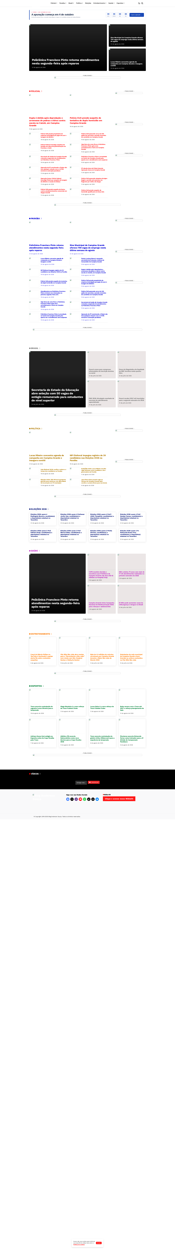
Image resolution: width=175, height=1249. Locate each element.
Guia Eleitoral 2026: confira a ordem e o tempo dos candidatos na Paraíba (53, 470)
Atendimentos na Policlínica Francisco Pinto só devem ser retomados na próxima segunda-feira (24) (53, 293)
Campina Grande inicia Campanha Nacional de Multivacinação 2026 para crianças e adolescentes (101, 604)
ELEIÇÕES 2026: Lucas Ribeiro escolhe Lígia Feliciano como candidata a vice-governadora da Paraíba (93, 470)
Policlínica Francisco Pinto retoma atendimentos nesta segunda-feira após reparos (65, 61)
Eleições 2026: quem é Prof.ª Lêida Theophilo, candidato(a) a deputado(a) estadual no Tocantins (102, 517)
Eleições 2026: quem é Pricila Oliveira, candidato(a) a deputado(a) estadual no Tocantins (101, 533)
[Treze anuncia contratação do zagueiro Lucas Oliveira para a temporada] (42, 696)
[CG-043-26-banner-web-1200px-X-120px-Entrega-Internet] (87, 759)
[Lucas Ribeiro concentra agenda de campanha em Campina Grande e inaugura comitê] (127, 60)
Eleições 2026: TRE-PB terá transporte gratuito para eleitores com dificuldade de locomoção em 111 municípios (53, 481)
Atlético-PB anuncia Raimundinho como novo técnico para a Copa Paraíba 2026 (70, 739)
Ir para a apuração (137, 15)
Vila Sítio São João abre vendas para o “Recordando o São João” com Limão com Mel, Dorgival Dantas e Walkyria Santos (72, 657)
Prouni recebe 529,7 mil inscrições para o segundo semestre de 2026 (131, 399)
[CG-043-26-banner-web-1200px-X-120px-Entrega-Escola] (87, 334)
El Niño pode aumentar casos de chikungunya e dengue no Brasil (131, 604)
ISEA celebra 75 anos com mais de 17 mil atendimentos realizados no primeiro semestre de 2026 (131, 574)
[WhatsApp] (84, 799)
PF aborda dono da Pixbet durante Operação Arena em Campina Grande (93, 169)
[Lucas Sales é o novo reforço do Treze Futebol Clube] (102, 696)
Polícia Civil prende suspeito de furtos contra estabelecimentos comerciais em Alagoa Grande (54, 191)
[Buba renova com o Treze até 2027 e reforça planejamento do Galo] (132, 696)
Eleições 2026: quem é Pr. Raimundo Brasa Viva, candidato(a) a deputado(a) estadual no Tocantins (130, 533)
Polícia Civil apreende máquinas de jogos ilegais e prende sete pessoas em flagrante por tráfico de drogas (94, 180)
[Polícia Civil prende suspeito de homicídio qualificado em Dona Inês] (75, 192)
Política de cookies (79, 1244)
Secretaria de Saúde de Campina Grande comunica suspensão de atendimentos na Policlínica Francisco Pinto (54, 158)
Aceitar (99, 1243)
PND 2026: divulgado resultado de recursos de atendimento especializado (101, 400)
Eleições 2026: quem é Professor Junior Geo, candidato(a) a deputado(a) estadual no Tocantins (72, 517)
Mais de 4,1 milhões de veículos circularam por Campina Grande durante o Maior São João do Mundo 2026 (102, 657)
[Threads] (93, 799)
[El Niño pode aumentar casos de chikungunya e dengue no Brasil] (132, 592)
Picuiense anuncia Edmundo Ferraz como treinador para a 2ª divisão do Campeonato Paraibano (131, 739)
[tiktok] (88, 799)
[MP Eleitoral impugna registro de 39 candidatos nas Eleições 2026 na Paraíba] (34, 272)
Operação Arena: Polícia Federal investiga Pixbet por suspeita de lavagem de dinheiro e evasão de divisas (54, 180)
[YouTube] (80, 799)
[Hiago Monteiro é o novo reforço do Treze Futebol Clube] (72, 696)
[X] (72, 799)
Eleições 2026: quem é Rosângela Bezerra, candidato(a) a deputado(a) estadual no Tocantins (43, 517)
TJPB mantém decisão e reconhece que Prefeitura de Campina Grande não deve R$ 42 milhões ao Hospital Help (101, 574)
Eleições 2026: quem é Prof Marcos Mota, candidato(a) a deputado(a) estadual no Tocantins (71, 533)
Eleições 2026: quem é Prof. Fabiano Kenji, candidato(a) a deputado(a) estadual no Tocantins (41, 533)
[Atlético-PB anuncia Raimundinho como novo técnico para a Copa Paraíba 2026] (72, 726)
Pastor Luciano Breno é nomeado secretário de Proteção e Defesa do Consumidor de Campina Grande (92, 260)
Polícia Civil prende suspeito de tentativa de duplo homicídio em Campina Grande (86, 120)
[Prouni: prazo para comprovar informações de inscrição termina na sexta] (102, 359)
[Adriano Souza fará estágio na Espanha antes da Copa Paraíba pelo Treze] (42, 726)
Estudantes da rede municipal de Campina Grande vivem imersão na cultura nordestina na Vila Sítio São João (131, 657)
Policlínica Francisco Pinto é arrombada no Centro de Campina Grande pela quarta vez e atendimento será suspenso (94, 158)
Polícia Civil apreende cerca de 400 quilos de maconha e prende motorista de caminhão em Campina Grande (93, 135)
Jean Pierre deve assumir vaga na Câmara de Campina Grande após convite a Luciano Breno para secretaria (94, 481)
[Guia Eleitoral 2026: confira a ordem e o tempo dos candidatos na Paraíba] (34, 471)
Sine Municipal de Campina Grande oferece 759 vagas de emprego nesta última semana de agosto (127, 39)
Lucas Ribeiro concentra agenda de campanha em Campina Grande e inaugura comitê (126, 63)
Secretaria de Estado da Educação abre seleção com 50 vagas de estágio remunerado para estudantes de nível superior (57, 395)
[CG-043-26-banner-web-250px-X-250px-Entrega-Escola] (129, 136)
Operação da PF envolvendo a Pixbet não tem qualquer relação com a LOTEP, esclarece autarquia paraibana (54, 169)
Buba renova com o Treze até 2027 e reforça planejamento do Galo (132, 708)
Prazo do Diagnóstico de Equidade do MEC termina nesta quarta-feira (131, 371)
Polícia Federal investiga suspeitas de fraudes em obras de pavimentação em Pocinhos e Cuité (53, 146)
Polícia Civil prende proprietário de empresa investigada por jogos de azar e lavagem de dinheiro (53, 135)
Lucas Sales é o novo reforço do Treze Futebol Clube (102, 707)
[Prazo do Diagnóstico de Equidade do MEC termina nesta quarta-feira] (132, 359)
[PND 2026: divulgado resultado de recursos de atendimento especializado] (102, 388)
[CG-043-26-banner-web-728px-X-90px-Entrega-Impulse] (87, 80)
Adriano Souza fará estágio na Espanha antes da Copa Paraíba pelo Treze (42, 738)
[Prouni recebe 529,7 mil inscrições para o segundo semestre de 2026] (132, 388)
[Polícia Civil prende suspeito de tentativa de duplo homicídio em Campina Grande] (89, 104)
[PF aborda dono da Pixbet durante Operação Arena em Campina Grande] (75, 170)
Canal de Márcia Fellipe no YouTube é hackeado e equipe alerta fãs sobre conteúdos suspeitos (42, 657)
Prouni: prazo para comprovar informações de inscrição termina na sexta (101, 371)
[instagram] (76, 799)
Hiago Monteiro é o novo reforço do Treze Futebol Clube (72, 707)
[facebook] (67, 799)
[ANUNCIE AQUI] (87, 418)
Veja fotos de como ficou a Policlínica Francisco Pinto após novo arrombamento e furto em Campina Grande (93, 147)
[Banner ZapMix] (129, 168)
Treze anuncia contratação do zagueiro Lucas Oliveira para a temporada (42, 708)
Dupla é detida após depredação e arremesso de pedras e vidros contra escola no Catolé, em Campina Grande (47, 122)
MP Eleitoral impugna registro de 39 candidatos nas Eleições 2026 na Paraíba (54, 271)
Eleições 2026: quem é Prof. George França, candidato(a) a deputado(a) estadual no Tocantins (131, 517)
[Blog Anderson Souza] (46, 801)
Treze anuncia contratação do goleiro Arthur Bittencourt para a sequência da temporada (102, 738)
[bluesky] (97, 799)
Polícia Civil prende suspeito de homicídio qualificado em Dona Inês (92, 191)
